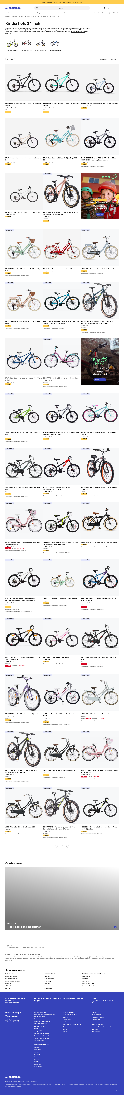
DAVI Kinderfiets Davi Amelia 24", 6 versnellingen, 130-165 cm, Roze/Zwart (23, 543)
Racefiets (8, 988)
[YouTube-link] (10, 1020)
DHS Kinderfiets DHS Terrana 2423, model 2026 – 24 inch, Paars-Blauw (99, 599)
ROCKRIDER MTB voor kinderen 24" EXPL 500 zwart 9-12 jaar (23, 104)
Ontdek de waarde (100, 379)
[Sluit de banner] (117, 2)
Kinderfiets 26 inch (55, 50)
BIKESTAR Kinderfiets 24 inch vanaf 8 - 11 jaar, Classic (61, 378)
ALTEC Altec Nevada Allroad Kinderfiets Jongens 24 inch (23, 433)
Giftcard (115, 13)
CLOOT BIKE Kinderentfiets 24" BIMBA (56, 657)
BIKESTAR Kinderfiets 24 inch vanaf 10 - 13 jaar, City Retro (22, 270)
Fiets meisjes (48, 988)
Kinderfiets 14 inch (11, 976)
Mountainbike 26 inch (11, 978)
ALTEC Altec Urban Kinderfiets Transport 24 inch (21, 827)
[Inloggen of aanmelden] (113, 8)
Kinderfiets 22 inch (40, 50)
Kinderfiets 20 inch (26, 50)
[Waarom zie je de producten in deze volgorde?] (100, 59)
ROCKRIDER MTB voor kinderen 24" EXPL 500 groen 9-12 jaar (61, 104)
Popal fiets (47, 976)
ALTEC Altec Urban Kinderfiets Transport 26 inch (59, 770)
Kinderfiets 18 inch (12, 50)
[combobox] (115, 59)
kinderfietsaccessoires (78, 31)
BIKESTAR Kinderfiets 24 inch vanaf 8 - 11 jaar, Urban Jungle (99, 433)
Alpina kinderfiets (10, 986)
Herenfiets (85, 981)
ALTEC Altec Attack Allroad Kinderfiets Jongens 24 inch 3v (22, 488)
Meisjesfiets (86, 976)
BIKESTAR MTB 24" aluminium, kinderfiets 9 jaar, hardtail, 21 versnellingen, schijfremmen (97, 322)
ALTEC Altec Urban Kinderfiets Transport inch (96, 714)
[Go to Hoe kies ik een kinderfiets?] (115, 927)
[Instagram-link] (14, 1020)
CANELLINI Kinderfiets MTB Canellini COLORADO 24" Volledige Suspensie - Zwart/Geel (61, 543)
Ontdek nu (100, 214)
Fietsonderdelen (49, 978)
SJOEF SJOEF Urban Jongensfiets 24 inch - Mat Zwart (99, 542)
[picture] (24, 82)
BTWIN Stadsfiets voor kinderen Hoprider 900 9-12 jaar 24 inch (24, 379)
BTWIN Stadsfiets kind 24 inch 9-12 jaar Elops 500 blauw (60, 159)
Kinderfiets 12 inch (49, 973)
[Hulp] (108, 8)
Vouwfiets (47, 983)
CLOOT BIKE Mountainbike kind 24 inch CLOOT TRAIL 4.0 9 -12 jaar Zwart (99, 828)
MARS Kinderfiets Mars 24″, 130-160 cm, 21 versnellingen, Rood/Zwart (57, 488)
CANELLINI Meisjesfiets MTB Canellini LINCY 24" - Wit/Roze (59, 715)
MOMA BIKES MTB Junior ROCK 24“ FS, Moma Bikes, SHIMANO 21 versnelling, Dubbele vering (99, 159)
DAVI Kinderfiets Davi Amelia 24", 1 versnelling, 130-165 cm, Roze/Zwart (99, 771)
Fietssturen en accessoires (52, 986)
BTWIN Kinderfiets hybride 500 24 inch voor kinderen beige (23, 159)
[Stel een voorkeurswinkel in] (104, 8)
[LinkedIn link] (18, 1020)
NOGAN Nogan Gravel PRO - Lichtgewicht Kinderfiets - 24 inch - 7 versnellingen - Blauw (61, 322)
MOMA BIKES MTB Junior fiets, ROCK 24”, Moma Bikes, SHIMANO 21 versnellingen (61, 433)
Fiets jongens (9, 973)
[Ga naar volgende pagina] (68, 846)
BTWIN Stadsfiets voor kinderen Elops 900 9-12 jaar (60, 269)
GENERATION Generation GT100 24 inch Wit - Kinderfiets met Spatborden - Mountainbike (20, 599)
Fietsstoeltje (47, 981)
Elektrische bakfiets (88, 986)
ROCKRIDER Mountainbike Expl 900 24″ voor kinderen (99, 103)
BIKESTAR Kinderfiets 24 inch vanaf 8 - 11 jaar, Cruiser (99, 487)
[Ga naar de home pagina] (13, 8)
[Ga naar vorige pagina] (56, 846)
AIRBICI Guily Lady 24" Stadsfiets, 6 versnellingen (60, 598)
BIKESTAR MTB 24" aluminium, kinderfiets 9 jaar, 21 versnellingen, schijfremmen (60, 213)
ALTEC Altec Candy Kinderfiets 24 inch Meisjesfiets (98, 269)
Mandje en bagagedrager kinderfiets (93, 973)
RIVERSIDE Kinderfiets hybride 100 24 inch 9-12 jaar (22, 212)
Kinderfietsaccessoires (12, 981)
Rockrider (85, 978)
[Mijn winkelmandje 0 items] (117, 8)
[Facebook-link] (6, 1020)
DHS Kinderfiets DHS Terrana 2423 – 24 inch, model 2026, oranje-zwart (22, 658)
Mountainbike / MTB (88, 983)
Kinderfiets (8, 983)
